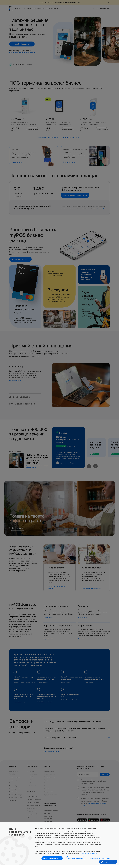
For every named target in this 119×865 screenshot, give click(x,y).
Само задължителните (76, 858)
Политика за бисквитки (89, 853)
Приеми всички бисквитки (52, 858)
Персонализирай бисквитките (99, 858)
